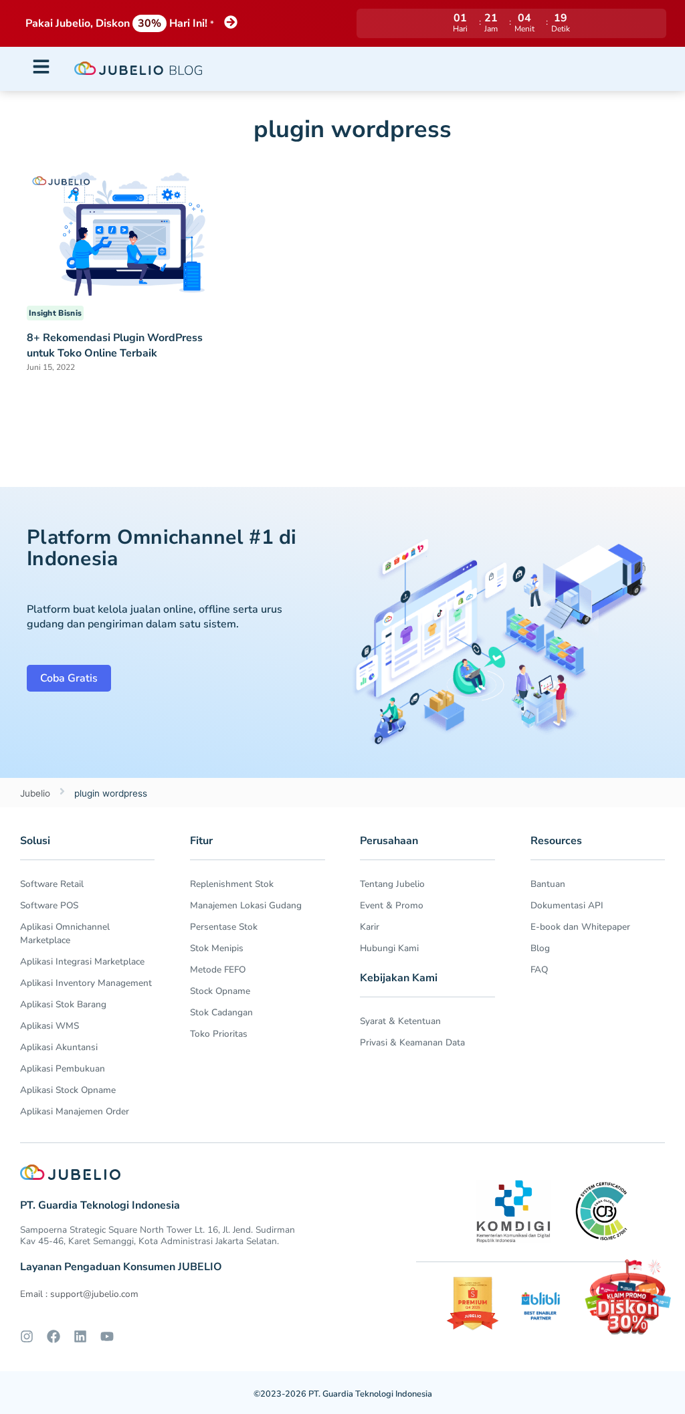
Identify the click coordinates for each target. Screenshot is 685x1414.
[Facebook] (53, 1336)
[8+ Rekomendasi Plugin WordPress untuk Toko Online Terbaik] (125, 228)
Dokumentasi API (566, 905)
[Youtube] (107, 1336)
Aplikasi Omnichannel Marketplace (65, 933)
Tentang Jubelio (392, 884)
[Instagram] (26, 1336)
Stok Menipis (216, 948)
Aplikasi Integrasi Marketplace (82, 961)
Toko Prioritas (219, 1033)
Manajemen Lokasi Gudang (246, 905)
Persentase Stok (224, 926)
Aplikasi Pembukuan (62, 1068)
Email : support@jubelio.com (79, 1294)
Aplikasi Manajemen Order (74, 1111)
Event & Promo (391, 905)
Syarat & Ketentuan (400, 1021)
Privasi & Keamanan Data (412, 1042)
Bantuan (547, 884)
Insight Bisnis (55, 313)
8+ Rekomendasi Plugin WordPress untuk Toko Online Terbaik (115, 345)
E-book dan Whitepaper (580, 926)
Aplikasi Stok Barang (63, 1004)
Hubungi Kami (389, 948)
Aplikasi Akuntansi (59, 1047)
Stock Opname (220, 991)
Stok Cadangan (221, 1012)
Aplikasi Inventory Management (86, 983)
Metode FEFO (218, 969)
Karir (369, 926)
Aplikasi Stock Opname (68, 1090)
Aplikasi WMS (49, 1025)
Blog (540, 948)
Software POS (49, 905)
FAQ (539, 969)
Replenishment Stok (232, 884)
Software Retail (52, 884)
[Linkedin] (80, 1336)
